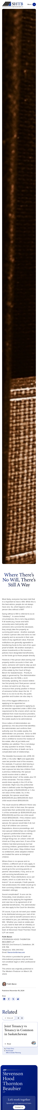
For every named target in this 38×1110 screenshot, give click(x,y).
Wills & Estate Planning (13, 1053)
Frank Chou (10, 1049)
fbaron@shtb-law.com (16, 952)
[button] (31, 4)
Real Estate (9, 1051)
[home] (12, 4)
